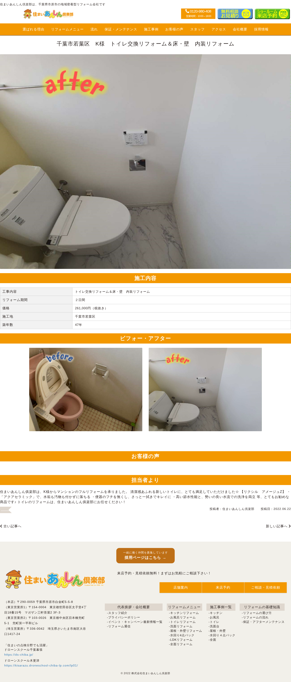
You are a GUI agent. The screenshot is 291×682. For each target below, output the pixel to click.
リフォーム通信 (119, 626)
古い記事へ (12, 526)
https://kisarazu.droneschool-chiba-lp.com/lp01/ (41, 665)
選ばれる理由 (33, 29)
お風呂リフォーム (183, 617)
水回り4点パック (182, 635)
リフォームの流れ (256, 617)
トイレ (214, 622)
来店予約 (223, 587)
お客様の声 (174, 29)
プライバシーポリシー (124, 617)
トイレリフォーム (183, 622)
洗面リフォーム (181, 626)
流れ (94, 29)
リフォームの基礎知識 (262, 607)
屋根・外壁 (218, 630)
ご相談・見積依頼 (265, 587)
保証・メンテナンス (121, 29)
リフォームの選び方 (257, 613)
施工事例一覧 (221, 607)
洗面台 (214, 626)
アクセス (219, 29)
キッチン (216, 613)
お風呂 (214, 617)
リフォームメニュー (67, 29)
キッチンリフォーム (184, 613)
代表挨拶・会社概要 (133, 607)
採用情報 (261, 29)
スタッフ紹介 (117, 613)
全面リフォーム (181, 644)
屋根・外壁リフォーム (186, 630)
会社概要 (240, 29)
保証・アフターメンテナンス (264, 622)
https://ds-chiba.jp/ (18, 654)
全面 (213, 639)
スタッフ (197, 29)
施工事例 (151, 29)
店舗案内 (180, 587)
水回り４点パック (222, 635)
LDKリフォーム (181, 639)
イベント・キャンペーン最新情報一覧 (135, 622)
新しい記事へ (277, 526)
